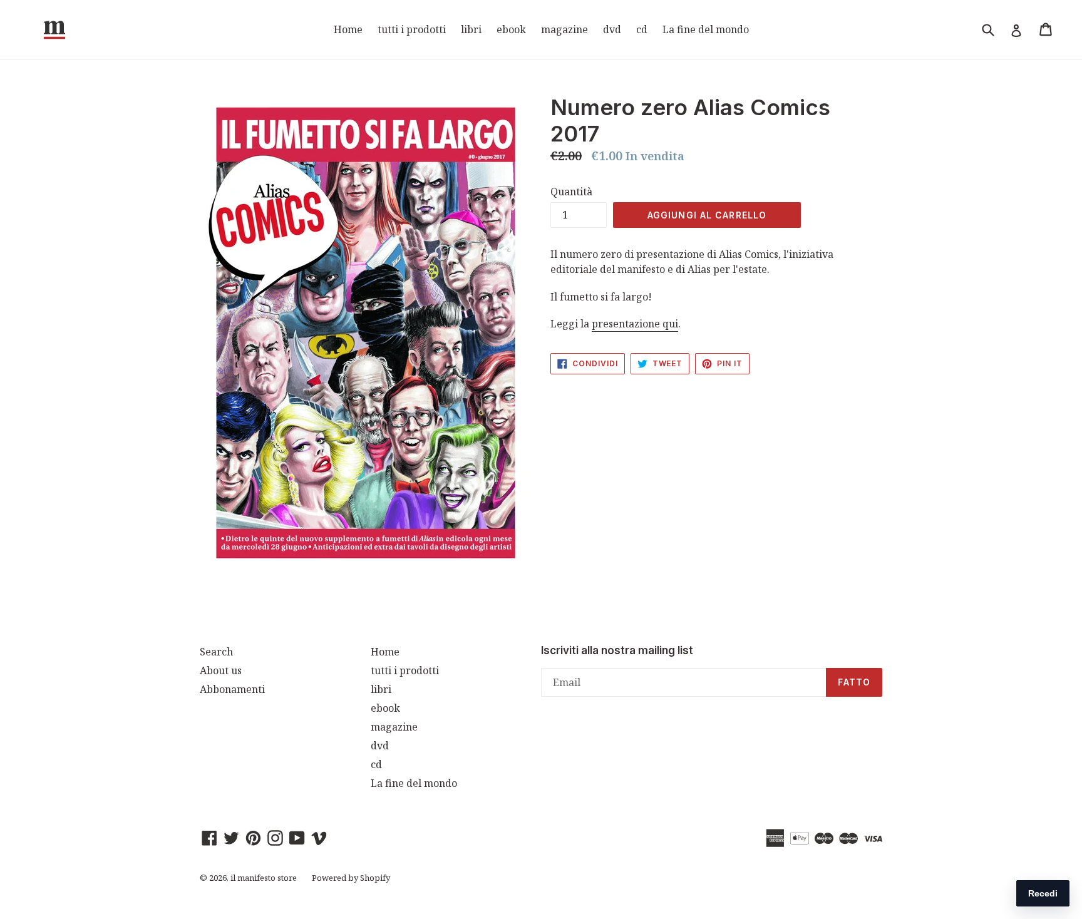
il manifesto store (263, 877)
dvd (612, 29)
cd (641, 29)
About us (221, 670)
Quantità (571, 191)
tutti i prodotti (412, 29)
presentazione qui (635, 324)
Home (348, 29)
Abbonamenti (232, 689)
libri (471, 29)
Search (216, 652)
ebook (511, 29)
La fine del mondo (705, 29)
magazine (564, 29)
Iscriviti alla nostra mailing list (617, 650)
